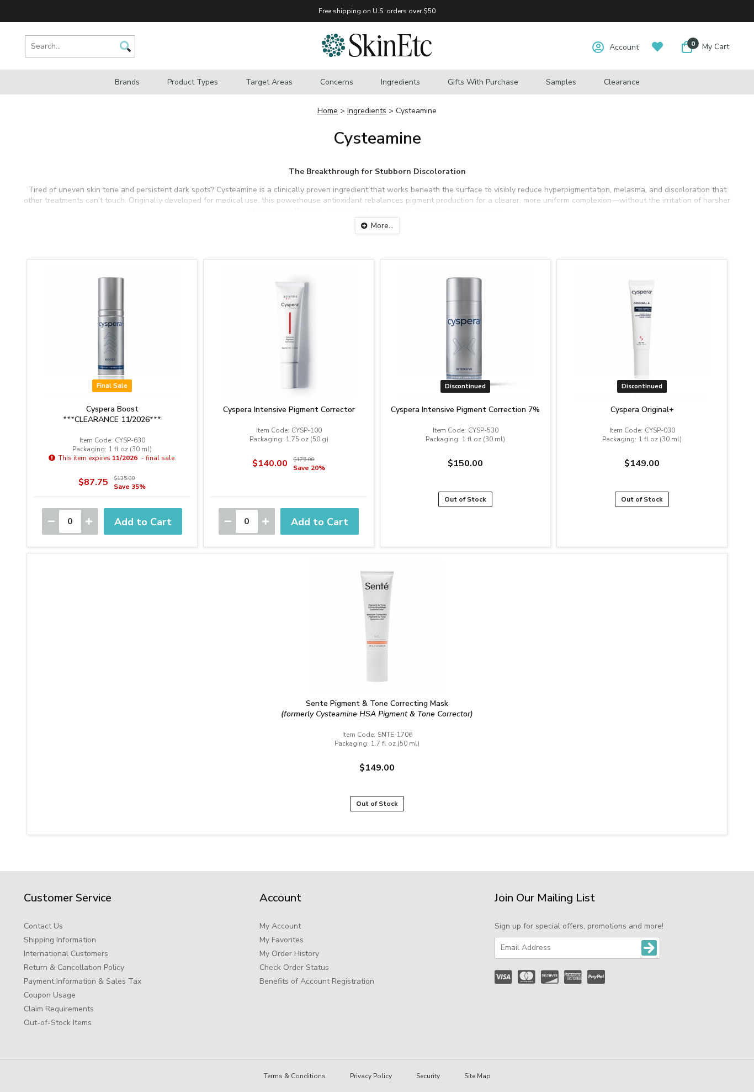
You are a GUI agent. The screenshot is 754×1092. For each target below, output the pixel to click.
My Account (280, 926)
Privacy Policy (371, 1076)
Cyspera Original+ (642, 409)
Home (327, 110)
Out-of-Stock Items (58, 1022)
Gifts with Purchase (483, 82)
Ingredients (400, 82)
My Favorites (281, 940)
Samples (561, 82)
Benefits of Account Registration (316, 981)
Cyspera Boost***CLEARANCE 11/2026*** (112, 414)
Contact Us (43, 926)
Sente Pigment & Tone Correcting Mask (377, 708)
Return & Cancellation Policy (74, 967)
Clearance (622, 82)
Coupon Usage (50, 995)
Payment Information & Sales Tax (82, 981)
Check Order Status (294, 967)
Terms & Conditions (295, 1076)
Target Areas (269, 82)
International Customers (66, 953)
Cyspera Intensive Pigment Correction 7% (465, 409)
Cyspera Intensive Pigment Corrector (289, 409)
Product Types (192, 82)
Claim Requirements (59, 1009)
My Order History (289, 953)
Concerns (336, 82)
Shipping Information (60, 940)
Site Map (477, 1076)
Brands (127, 82)
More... (382, 225)
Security (428, 1076)
